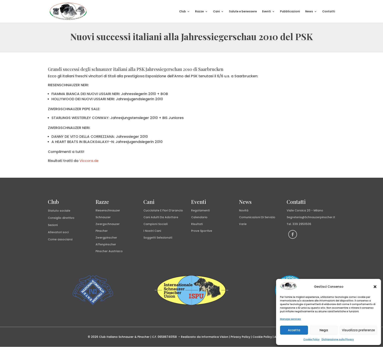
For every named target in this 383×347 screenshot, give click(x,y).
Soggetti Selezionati (157, 238)
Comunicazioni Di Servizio (257, 217)
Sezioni (53, 225)
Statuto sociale (59, 211)
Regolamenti (200, 210)
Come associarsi (60, 239)
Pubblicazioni (290, 11)
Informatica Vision (214, 337)
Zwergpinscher (106, 238)
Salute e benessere (243, 11)
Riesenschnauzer (108, 210)
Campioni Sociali (155, 224)
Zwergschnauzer (108, 224)
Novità (243, 210)
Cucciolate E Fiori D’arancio (163, 210)
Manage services (290, 319)
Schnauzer (103, 217)
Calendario (199, 217)
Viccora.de (89, 160)
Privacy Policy (240, 337)
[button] (375, 287)
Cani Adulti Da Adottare (160, 217)
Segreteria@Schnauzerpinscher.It (311, 217)
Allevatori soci (58, 232)
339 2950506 (301, 224)
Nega (324, 330)
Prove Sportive (201, 231)
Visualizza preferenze (358, 330)
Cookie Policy (311, 339)
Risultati (197, 224)
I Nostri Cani (152, 231)
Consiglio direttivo (61, 218)
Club (182, 11)
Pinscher (102, 231)
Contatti (328, 11)
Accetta (294, 330)
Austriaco (116, 251)
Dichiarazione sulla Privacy (338, 339)
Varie (243, 224)
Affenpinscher (106, 244)
